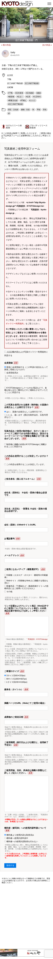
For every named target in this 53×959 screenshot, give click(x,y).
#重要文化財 (13, 100)
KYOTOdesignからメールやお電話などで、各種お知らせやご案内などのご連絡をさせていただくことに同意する (26, 390)
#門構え (23, 100)
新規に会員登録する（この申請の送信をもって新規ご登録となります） (26, 368)
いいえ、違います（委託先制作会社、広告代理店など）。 (26, 416)
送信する (10, 865)
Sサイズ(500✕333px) (15, 676)
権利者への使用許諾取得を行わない (22, 841)
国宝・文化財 (13, 110)
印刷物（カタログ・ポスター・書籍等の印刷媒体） (26, 576)
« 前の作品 (6, 45)
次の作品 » (47, 45)
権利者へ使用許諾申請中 (17, 838)
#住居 (28, 97)
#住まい (20, 97)
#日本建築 (30, 93)
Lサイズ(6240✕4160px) (16, 682)
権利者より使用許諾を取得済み (20, 835)
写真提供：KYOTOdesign (38, 639)
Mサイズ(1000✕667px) (16, 679)
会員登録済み (12, 373)
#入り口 (32, 100)
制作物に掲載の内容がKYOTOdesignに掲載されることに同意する (25, 445)
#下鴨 (10, 93)
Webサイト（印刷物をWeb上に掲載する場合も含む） (26, 582)
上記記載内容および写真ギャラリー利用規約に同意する (26, 354)
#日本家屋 (19, 93)
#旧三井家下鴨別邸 (15, 104)
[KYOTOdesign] (17, 5)
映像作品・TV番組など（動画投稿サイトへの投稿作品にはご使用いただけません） (26, 587)
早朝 (38, 110)
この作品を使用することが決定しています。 (26, 464)
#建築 (38, 93)
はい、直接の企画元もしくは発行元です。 (25, 412)
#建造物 (11, 97)
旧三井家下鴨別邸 (32, 83)
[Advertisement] (26, 916)
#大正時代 (37, 97)
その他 (9, 592)
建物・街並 (25, 110)
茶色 (44, 110)
